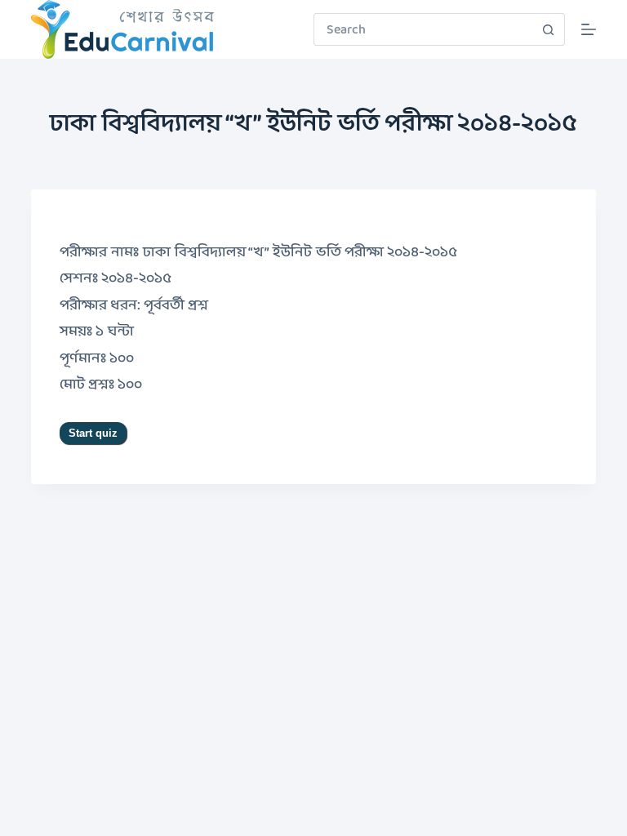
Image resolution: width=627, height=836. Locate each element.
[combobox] (423, 29)
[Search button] (548, 29)
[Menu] (588, 29)
